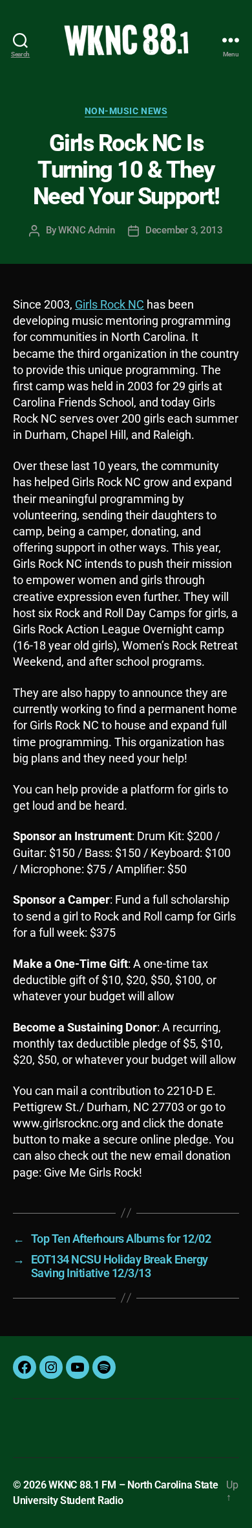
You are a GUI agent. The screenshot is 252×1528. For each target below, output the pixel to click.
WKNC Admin (86, 230)
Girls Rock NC (109, 304)
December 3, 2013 (184, 230)
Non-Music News (126, 111)
